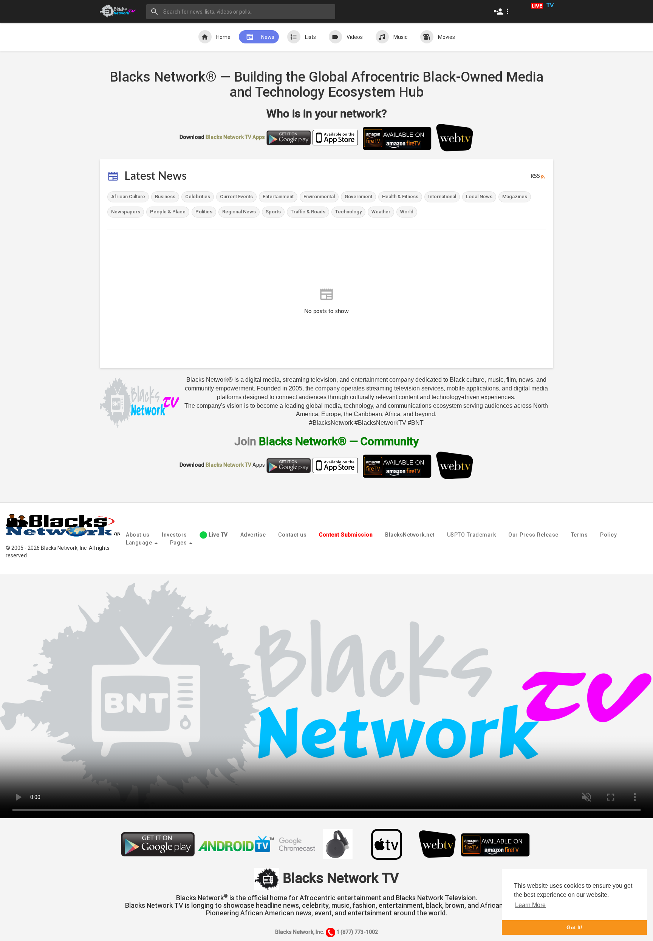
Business (165, 196)
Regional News (239, 211)
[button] (503, 11)
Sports (273, 211)
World (406, 211)
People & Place (168, 211)
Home (223, 37)
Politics (203, 211)
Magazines (514, 196)
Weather (380, 211)
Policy (608, 535)
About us (137, 535)
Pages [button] (179, 543)
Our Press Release (533, 535)
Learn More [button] (530, 905)
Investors (174, 535)
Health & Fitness (400, 196)
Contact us (292, 535)
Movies (446, 37)
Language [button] (140, 543)
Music (400, 37)
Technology (348, 211)
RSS (535, 176)
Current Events (236, 196)
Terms (579, 535)
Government (358, 196)
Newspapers (125, 211)
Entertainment (278, 196)
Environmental (319, 196)
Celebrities (197, 196)
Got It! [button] (574, 927)
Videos (355, 37)
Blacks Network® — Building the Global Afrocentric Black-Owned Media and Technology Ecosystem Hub (326, 84)
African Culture (128, 196)
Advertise (253, 535)
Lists (310, 37)
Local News (479, 196)
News (267, 37)
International (442, 196)
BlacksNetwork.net (410, 535)
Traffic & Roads (308, 211)
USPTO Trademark (471, 535)
